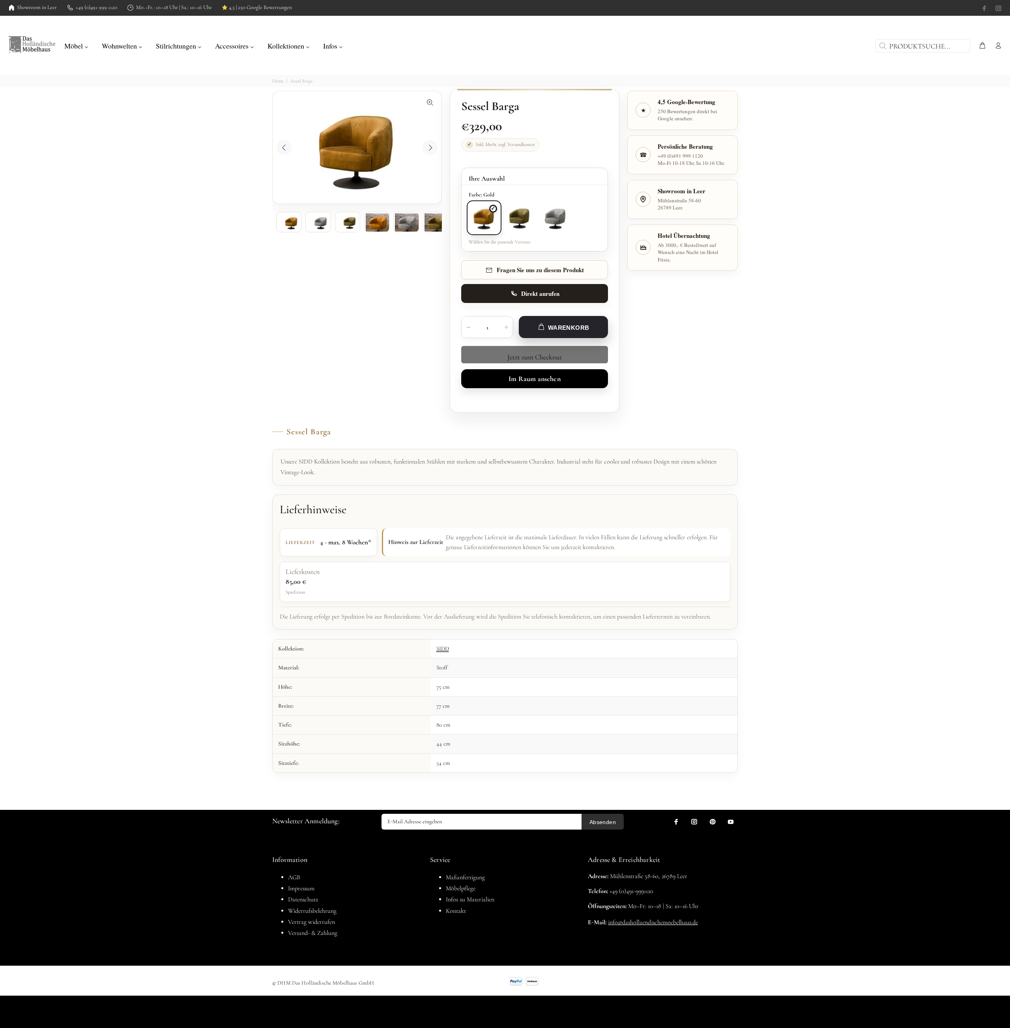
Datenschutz (303, 899)
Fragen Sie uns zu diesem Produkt (540, 269)
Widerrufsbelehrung (312, 911)
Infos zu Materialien (470, 899)
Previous (284, 147)
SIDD (442, 648)
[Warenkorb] (982, 45)
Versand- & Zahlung (312, 933)
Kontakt (456, 911)
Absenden (602, 822)
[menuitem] (76, 45)
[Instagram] (997, 8)
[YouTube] (731, 822)
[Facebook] (985, 8)
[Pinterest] (712, 822)
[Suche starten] (881, 45)
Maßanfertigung (465, 877)
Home (278, 81)
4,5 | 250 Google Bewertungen (257, 7)
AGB (294, 877)
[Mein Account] (996, 45)
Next (430, 147)
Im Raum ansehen (535, 378)
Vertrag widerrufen (311, 922)
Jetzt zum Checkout (534, 357)
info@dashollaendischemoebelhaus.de (653, 922)
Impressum (301, 888)
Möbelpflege (460, 888)
